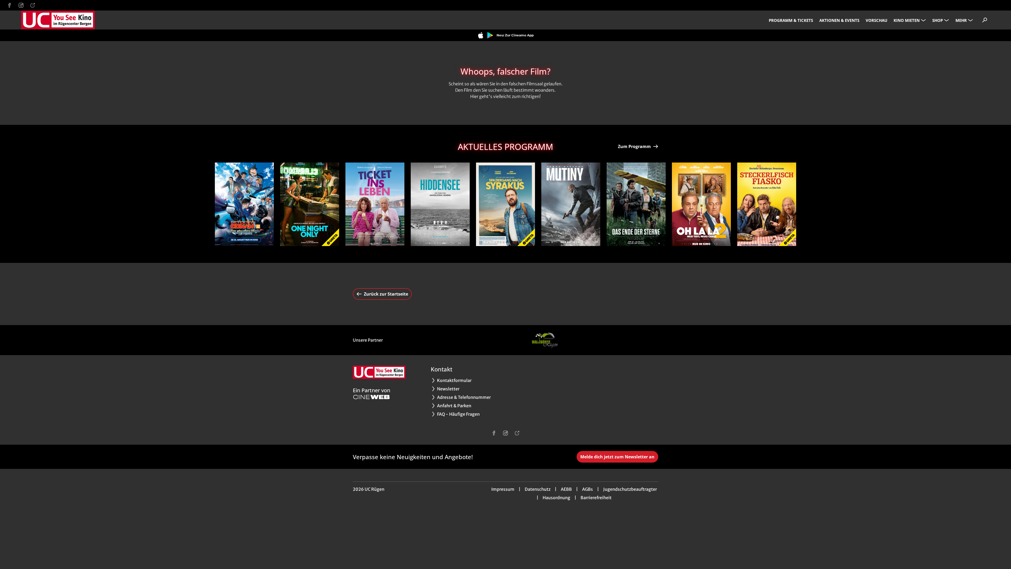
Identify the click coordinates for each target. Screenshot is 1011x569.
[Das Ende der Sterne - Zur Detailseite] (636, 204)
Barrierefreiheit (596, 497)
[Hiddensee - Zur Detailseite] (440, 204)
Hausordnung (556, 497)
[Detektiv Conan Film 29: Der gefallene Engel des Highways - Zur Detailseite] (244, 204)
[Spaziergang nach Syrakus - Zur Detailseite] (505, 204)
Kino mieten (907, 20)
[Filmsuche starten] (984, 20)
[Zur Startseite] (58, 20)
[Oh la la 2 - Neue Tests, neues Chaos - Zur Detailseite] (701, 204)
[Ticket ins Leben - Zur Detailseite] (374, 204)
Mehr (961, 20)
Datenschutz (538, 489)
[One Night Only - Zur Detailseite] (309, 204)
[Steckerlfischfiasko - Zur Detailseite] (766, 204)
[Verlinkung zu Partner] (544, 340)
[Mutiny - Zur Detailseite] (570, 204)
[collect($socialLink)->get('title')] (9, 5)
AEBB (566, 489)
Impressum (502, 489)
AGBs (587, 489)
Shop (937, 20)
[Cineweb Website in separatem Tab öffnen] (371, 397)
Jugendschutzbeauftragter (630, 489)
